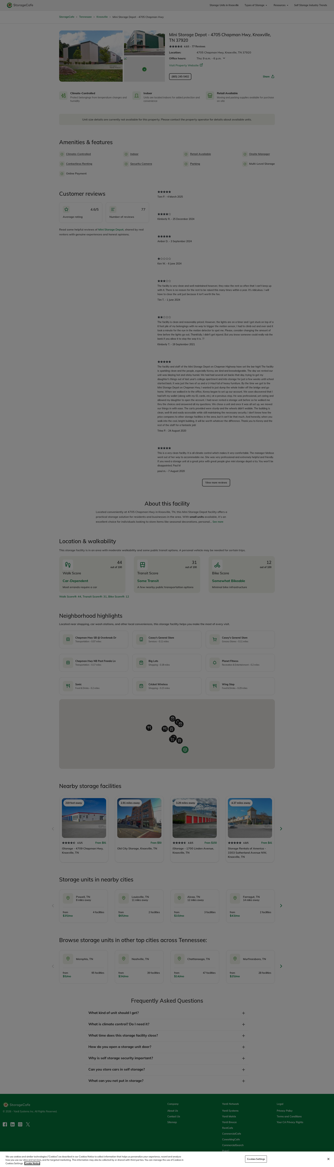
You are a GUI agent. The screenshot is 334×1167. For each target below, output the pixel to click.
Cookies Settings (256, 1158)
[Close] (328, 1159)
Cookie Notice (32, 1163)
